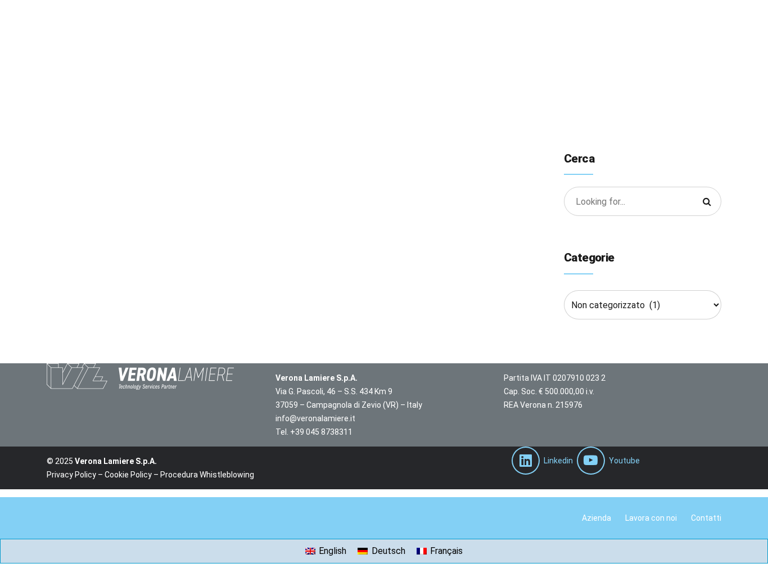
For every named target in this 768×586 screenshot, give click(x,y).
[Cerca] (707, 201)
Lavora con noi (651, 517)
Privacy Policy (71, 474)
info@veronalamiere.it (315, 418)
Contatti (706, 517)
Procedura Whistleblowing (207, 474)
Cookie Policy (128, 474)
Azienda (596, 517)
